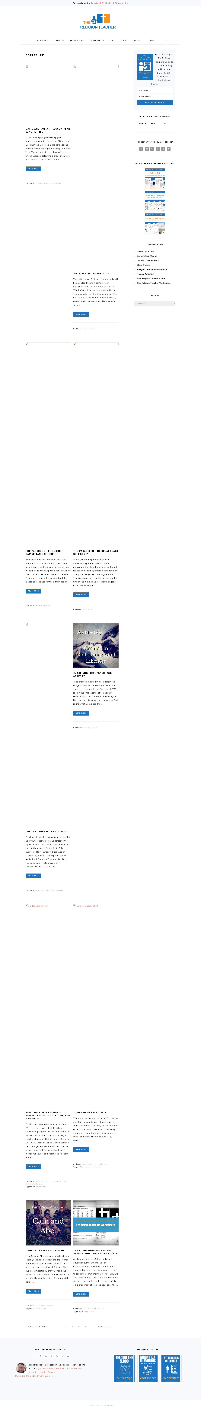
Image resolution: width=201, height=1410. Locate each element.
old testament (41, 1187)
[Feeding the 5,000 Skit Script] (124, 1381)
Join (162, 123)
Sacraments (50, 890)
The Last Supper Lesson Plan (46, 831)
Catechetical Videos (147, 256)
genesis (86, 1167)
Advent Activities (145, 251)
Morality (94, 1309)
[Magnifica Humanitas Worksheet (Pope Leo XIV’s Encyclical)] (148, 1381)
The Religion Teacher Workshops (154, 283)
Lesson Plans (48, 183)
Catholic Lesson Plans (148, 260)
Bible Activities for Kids (91, 273)
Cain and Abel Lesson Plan (45, 1250)
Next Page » (105, 1327)
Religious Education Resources (152, 269)
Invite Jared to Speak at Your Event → (34, 1376)
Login (142, 123)
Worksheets (37, 1184)
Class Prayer (143, 265)
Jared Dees (109, 1405)
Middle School (61, 1181)
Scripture (57, 183)
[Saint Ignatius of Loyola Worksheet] (171, 1381)
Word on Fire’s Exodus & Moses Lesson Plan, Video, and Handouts (48, 1115)
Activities (38, 183)
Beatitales (60, 1368)
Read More (33, 169)
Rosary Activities (145, 274)
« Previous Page (37, 1327)
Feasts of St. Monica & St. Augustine (109, 3)
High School (39, 1181)
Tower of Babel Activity (90, 1112)
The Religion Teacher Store (151, 278)
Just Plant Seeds (46, 1368)
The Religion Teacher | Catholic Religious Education (100, 21)
